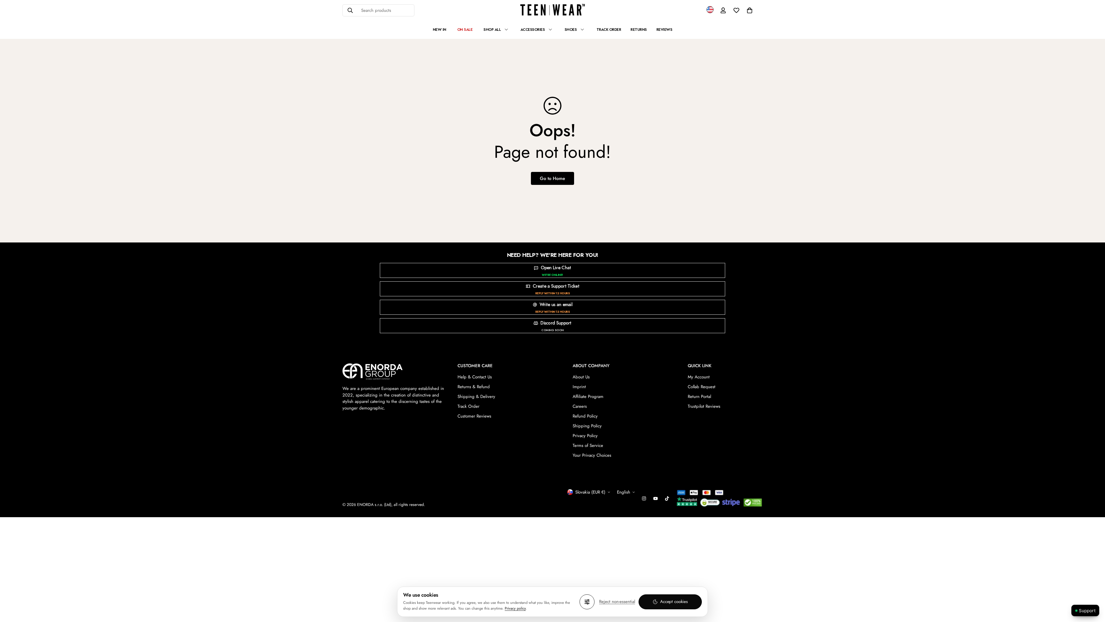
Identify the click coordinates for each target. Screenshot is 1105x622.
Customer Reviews (474, 416)
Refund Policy (585, 416)
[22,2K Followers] (644, 498)
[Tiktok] (667, 498)
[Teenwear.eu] (552, 10)
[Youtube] (655, 498)
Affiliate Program (588, 396)
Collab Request (701, 387)
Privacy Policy (585, 436)
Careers (580, 406)
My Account (699, 377)
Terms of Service (588, 445)
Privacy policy (515, 608)
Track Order (468, 406)
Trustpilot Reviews (704, 406)
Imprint (579, 387)
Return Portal (699, 396)
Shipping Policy (587, 426)
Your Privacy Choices (592, 455)
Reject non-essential (617, 601)
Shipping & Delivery (476, 396)
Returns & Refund (474, 387)
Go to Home (552, 178)
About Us (581, 377)
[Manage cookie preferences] (587, 601)
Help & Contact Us (475, 377)
